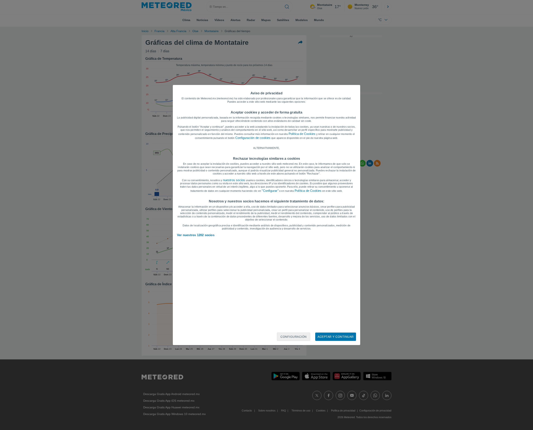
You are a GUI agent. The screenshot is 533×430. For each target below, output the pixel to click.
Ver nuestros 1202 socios (195, 235)
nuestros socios (234, 180)
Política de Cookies (302, 134)
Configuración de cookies (253, 138)
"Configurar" (270, 190)
